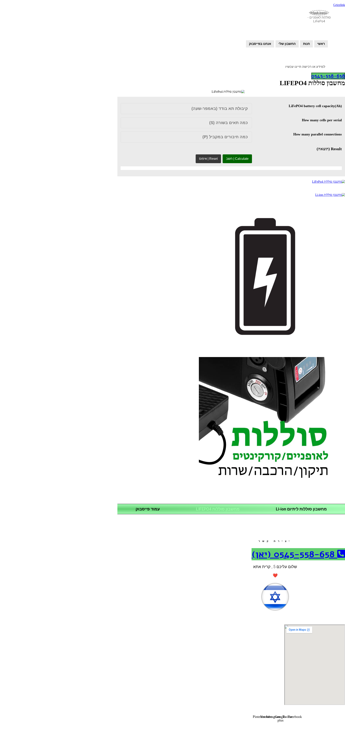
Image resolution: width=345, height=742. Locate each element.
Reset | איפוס (208, 158)
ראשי (321, 44)
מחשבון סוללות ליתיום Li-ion (301, 509)
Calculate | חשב (237, 158)
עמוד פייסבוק (148, 509)
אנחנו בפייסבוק (260, 44)
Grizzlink (339, 5)
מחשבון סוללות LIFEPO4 (218, 509)
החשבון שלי (287, 44)
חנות (306, 44)
